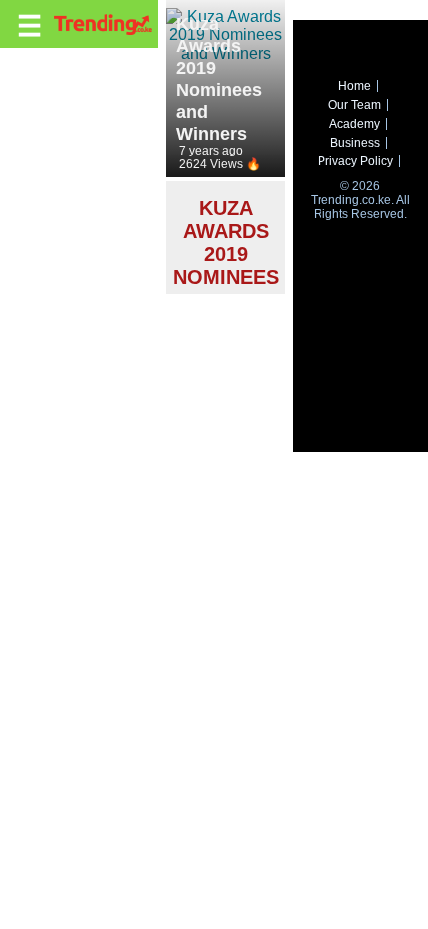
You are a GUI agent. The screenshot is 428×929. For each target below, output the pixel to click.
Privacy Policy (355, 161)
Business (355, 143)
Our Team (354, 105)
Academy (354, 124)
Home (354, 86)
